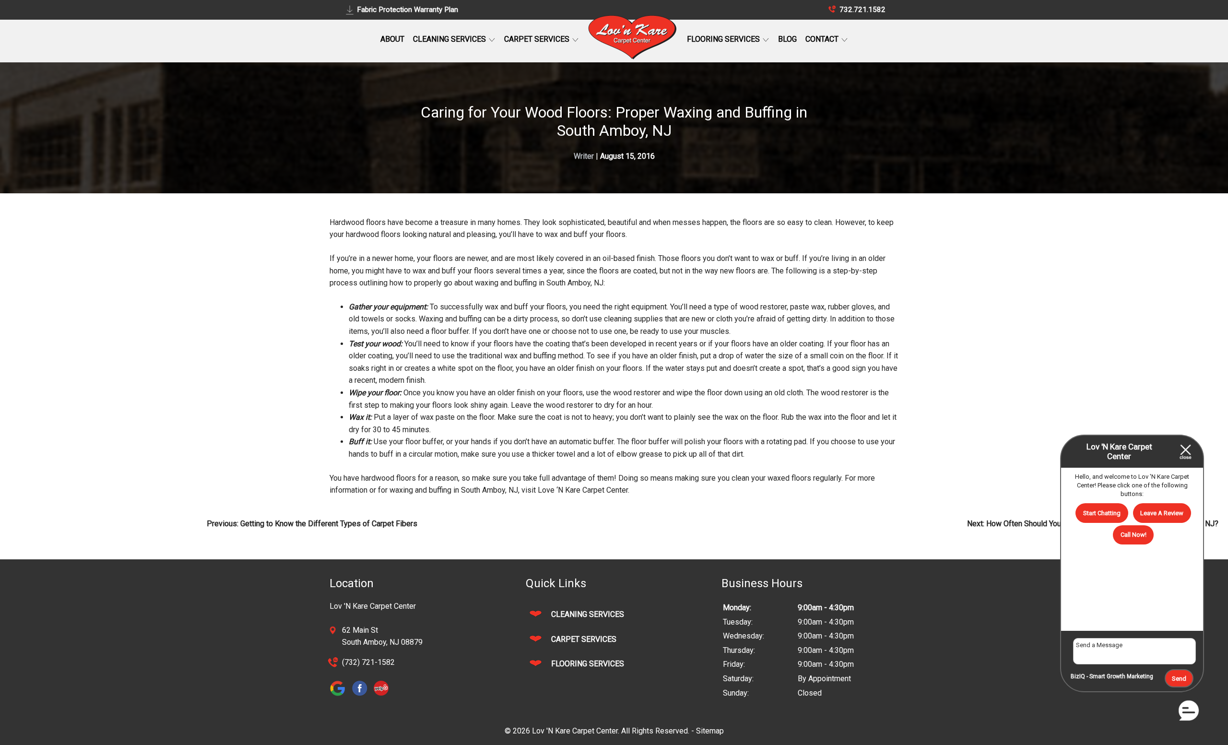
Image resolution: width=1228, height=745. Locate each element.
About (392, 39)
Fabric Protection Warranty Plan (407, 9)
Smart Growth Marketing (1121, 676)
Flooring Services (724, 39)
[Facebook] (362, 695)
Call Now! (1133, 534)
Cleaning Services (450, 39)
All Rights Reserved (654, 730)
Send (1179, 678)
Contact (822, 39)
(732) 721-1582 (368, 662)
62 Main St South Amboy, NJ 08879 (382, 636)
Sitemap (710, 730)
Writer (584, 156)
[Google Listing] (340, 695)
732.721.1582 (862, 9)
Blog (787, 39)
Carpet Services (537, 39)
